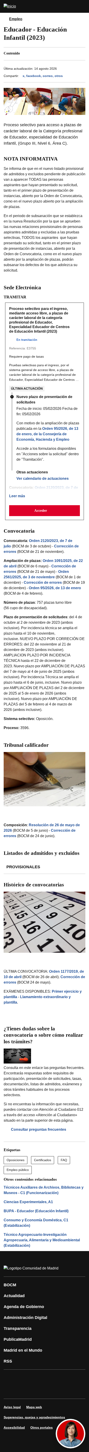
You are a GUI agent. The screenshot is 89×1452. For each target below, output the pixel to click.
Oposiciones (15, 1160)
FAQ (64, 1160)
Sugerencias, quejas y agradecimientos (34, 1417)
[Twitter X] (37, 1377)
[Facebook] (10, 1377)
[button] (44, 510)
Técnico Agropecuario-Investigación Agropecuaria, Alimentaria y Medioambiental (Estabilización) (42, 1240)
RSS (8, 1361)
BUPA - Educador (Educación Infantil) (36, 1211)
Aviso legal (12, 1407)
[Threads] (51, 1390)
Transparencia (17, 1328)
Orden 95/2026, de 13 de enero (55, 588)
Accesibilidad (14, 1427)
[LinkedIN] (64, 1377)
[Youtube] (51, 1377)
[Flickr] (23, 1390)
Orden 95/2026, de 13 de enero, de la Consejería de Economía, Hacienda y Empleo (47, 434)
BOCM (10, 1285)
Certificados (42, 1160)
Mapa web (34, 1407)
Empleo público (18, 1170)
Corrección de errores (43, 582)
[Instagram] (23, 1377)
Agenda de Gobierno (24, 1306)
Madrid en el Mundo (23, 1350)
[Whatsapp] (78, 1377)
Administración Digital (25, 1317)
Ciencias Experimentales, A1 (28, 1202)
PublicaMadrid (18, 1339)
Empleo (15, 19)
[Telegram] (37, 1390)
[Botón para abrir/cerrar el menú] (82, 6)
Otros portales (41, 1427)
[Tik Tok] (10, 1390)
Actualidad (14, 1296)
